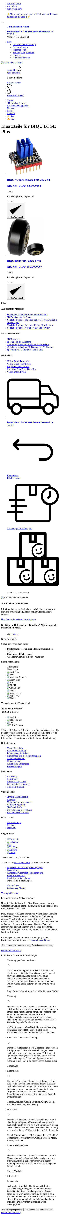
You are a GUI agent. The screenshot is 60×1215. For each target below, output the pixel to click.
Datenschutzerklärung (40, 940)
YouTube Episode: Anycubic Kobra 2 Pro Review (30, 325)
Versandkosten (19, 50)
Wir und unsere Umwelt (18, 812)
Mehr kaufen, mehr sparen (19, 802)
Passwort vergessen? (16, 781)
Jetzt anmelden (14, 72)
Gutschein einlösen (15, 787)
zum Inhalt (12, 6)
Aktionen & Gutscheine (18, 763)
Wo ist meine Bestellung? (24, 44)
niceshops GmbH (22, 862)
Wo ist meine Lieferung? (18, 784)
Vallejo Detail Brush (16, 372)
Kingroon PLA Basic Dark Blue (22, 369)
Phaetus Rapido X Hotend (19, 342)
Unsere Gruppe (14, 822)
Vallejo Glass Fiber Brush (19, 364)
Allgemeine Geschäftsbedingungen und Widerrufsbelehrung (25, 874)
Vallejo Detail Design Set (18, 361)
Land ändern (24, 857)
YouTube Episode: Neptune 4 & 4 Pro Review (28, 328)
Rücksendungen (20, 47)
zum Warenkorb (14, 9)
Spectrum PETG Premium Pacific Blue (25, 349)
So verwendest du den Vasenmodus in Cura (27, 314)
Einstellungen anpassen (41, 945)
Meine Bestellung (15, 748)
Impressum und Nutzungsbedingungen (25, 867)
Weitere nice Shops (16, 888)
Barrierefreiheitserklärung (18, 878)
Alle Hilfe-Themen (21, 57)
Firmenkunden (13, 761)
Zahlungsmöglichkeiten (23, 52)
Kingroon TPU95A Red (18, 366)
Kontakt (16, 55)
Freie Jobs (11, 828)
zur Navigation (14, 3)
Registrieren (12, 779)
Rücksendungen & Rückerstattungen (24, 756)
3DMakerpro (13, 339)
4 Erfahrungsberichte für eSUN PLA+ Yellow (28, 344)
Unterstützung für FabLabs (19, 810)
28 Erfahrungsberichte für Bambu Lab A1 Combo (30, 347)
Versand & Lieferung (16, 750)
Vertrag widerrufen (9, 893)
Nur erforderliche (22, 945)
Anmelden (12, 776)
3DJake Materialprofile (17, 797)
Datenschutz (12, 870)
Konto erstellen (14, 82)
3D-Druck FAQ (14, 807)
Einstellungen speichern (12, 1210)
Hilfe (9, 42)
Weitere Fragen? (14, 766)
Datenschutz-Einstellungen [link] (19, 880)
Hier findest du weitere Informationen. (18, 619)
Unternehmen (13, 885)
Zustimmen (7, 945)
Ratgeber (11, 799)
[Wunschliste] (9, 87)
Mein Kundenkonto (16, 758)
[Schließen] (2, 22)
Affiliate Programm (16, 804)
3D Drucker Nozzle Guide (19, 317)
